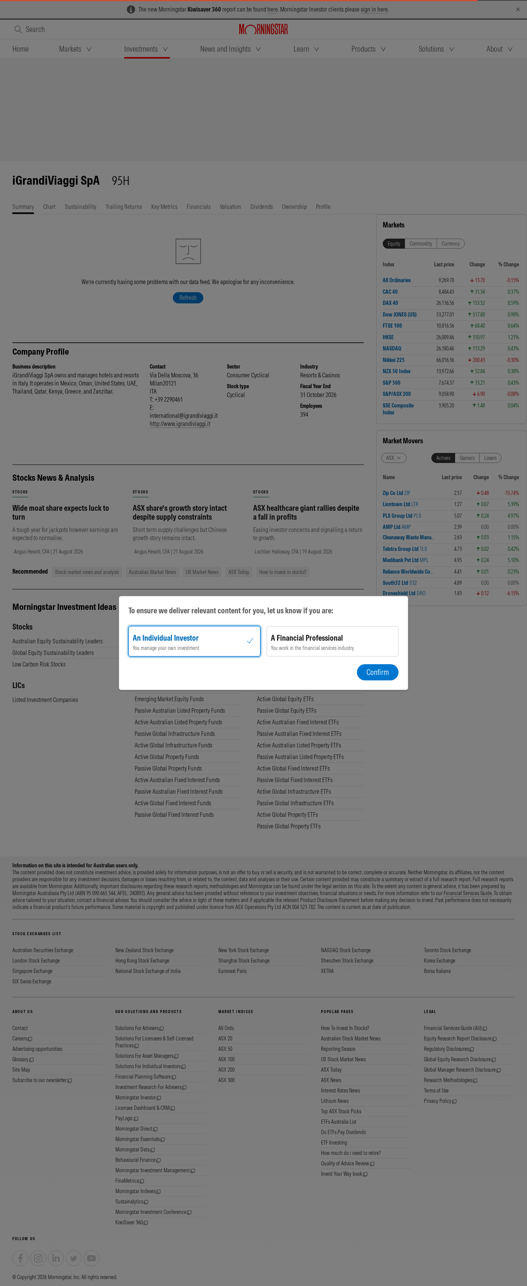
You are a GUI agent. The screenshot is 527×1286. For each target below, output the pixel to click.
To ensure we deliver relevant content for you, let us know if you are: (230, 610)
